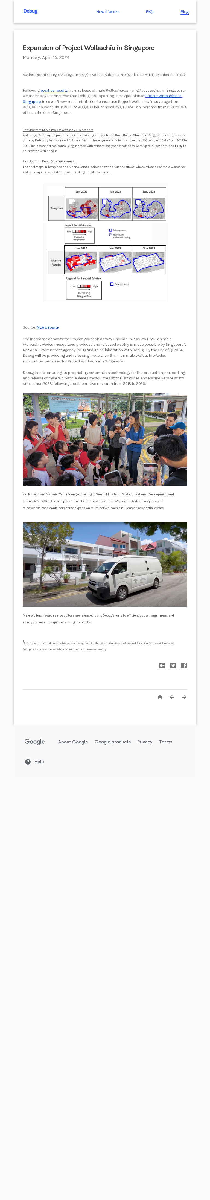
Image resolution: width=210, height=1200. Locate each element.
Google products (113, 742)
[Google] (35, 742)
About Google (73, 742)
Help (38, 762)
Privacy (145, 742)
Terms (165, 742)
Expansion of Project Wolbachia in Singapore (88, 47)
